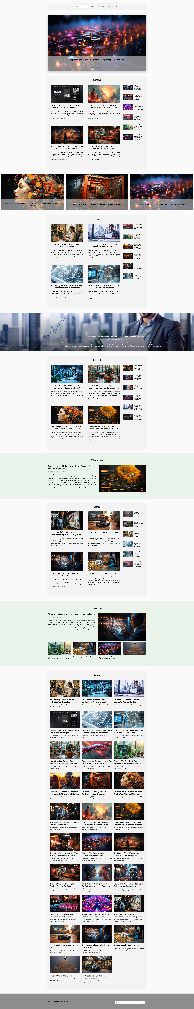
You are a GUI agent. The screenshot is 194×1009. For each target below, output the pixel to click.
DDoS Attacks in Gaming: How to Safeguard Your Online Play (138, 97)
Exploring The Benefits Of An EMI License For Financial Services (104, 245)
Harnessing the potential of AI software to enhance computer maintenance (66, 286)
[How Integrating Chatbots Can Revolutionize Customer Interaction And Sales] (104, 374)
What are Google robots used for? (103, 573)
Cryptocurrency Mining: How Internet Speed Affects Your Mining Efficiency (103, 428)
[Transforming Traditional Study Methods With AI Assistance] (67, 233)
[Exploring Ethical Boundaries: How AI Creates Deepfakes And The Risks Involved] (67, 415)
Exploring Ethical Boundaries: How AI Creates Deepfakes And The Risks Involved (66, 429)
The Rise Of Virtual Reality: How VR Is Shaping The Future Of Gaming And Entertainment (138, 368)
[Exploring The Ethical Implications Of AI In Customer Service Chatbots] (104, 274)
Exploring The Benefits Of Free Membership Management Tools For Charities (138, 128)
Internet (109, 6)
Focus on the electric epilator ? (138, 513)
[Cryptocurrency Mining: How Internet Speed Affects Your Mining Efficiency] (104, 415)
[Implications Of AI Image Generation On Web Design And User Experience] (128, 387)
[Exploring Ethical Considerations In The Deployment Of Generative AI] (128, 117)
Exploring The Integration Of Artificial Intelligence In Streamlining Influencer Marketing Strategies (137, 249)
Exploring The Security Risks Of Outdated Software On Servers (138, 257)
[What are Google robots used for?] (104, 562)
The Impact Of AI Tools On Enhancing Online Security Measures (97, 60)
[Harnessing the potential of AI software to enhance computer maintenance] (67, 274)
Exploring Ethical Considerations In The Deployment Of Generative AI (138, 117)
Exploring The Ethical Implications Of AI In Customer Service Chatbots (103, 286)
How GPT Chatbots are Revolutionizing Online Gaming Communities (137, 88)
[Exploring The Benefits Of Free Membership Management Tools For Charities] (128, 127)
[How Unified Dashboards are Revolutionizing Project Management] (97, 192)
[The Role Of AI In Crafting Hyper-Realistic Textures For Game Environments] (104, 135)
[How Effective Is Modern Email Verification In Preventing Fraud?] (67, 374)
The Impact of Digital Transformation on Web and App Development (67, 147)
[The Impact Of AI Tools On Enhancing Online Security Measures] (97, 43)
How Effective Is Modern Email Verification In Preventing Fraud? (67, 387)
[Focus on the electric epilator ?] (128, 514)
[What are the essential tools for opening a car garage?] (128, 524)
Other (117, 6)
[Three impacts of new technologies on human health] (67, 562)
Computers (101, 6)
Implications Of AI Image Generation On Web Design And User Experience (138, 388)
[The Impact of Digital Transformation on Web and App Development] (67, 135)
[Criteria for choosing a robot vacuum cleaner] (104, 521)
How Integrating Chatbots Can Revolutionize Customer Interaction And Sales (103, 388)
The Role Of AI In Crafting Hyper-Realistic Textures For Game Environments (104, 149)
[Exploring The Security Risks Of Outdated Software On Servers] (128, 256)
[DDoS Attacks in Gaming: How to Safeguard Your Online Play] (128, 97)
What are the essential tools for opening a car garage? (138, 524)
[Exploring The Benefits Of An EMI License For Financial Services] (104, 233)
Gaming (92, 6)
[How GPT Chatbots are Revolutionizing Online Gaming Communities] (128, 87)
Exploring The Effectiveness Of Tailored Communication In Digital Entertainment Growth (67, 108)
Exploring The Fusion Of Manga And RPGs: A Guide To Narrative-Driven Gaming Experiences (103, 108)
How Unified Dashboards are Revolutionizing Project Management (97, 204)
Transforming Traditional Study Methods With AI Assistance (67, 245)
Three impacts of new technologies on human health (67, 574)
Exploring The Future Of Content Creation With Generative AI (138, 137)
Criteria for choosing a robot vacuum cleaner (103, 533)
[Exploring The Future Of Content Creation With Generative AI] (128, 137)
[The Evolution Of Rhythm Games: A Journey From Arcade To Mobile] (128, 107)
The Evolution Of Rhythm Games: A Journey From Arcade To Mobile (138, 107)
